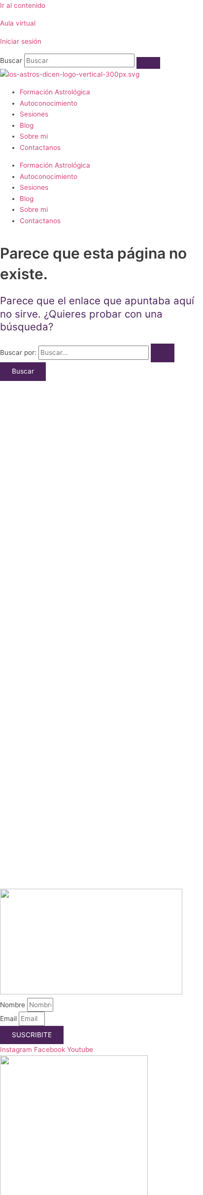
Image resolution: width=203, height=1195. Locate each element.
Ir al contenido (22, 5)
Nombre (13, 1005)
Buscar (11, 60)
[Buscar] (148, 63)
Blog (27, 125)
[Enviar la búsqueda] (162, 353)
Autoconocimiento (48, 103)
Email (9, 1018)
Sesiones (34, 114)
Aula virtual (17, 23)
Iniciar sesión (20, 41)
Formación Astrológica (55, 92)
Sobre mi (34, 136)
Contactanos (40, 147)
